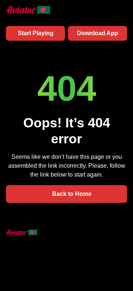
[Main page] (28, 10)
